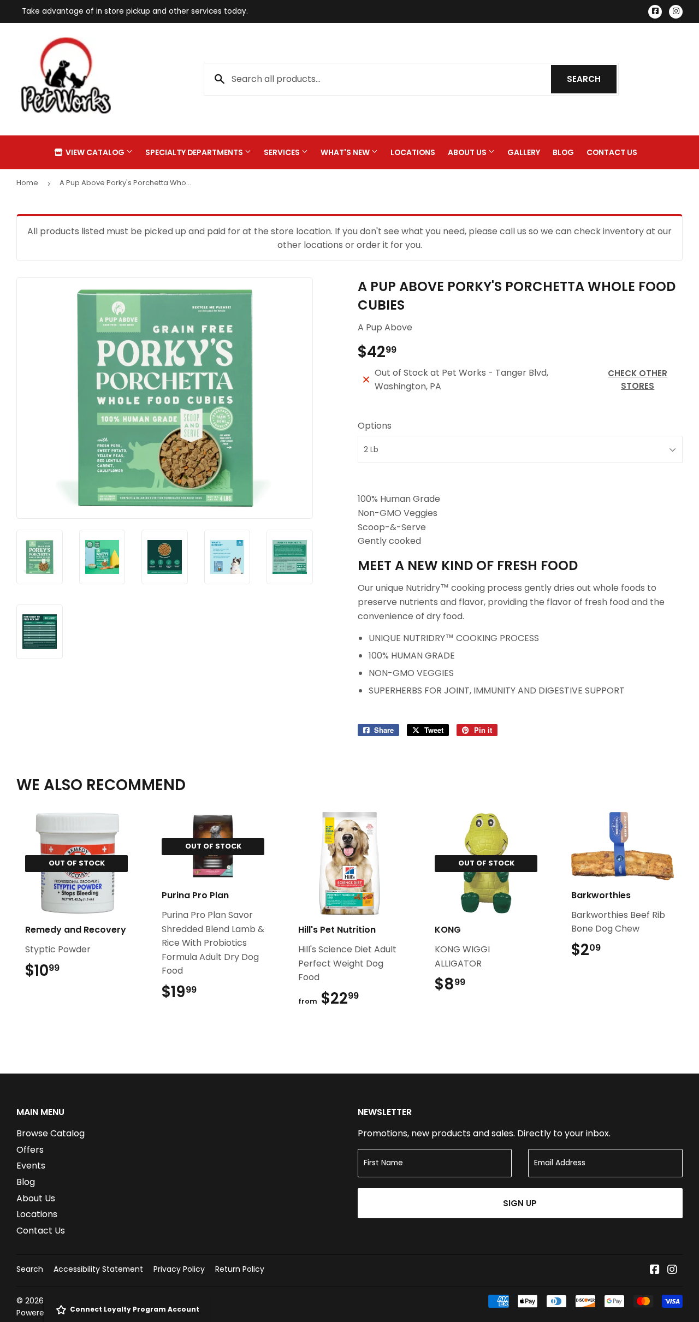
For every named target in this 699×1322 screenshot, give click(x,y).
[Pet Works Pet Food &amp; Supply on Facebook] (655, 1270)
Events (30, 1165)
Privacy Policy (179, 1269)
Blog (563, 152)
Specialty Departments (195, 152)
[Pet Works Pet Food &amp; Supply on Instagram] (672, 1270)
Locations (412, 152)
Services (282, 152)
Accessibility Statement (98, 1269)
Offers (30, 1149)
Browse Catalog (50, 1133)
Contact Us (612, 152)
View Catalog (95, 152)
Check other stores (637, 379)
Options (375, 425)
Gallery (523, 152)
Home (27, 182)
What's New (346, 152)
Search (592, 79)
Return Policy (239, 1269)
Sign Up (520, 1203)
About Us (468, 152)
